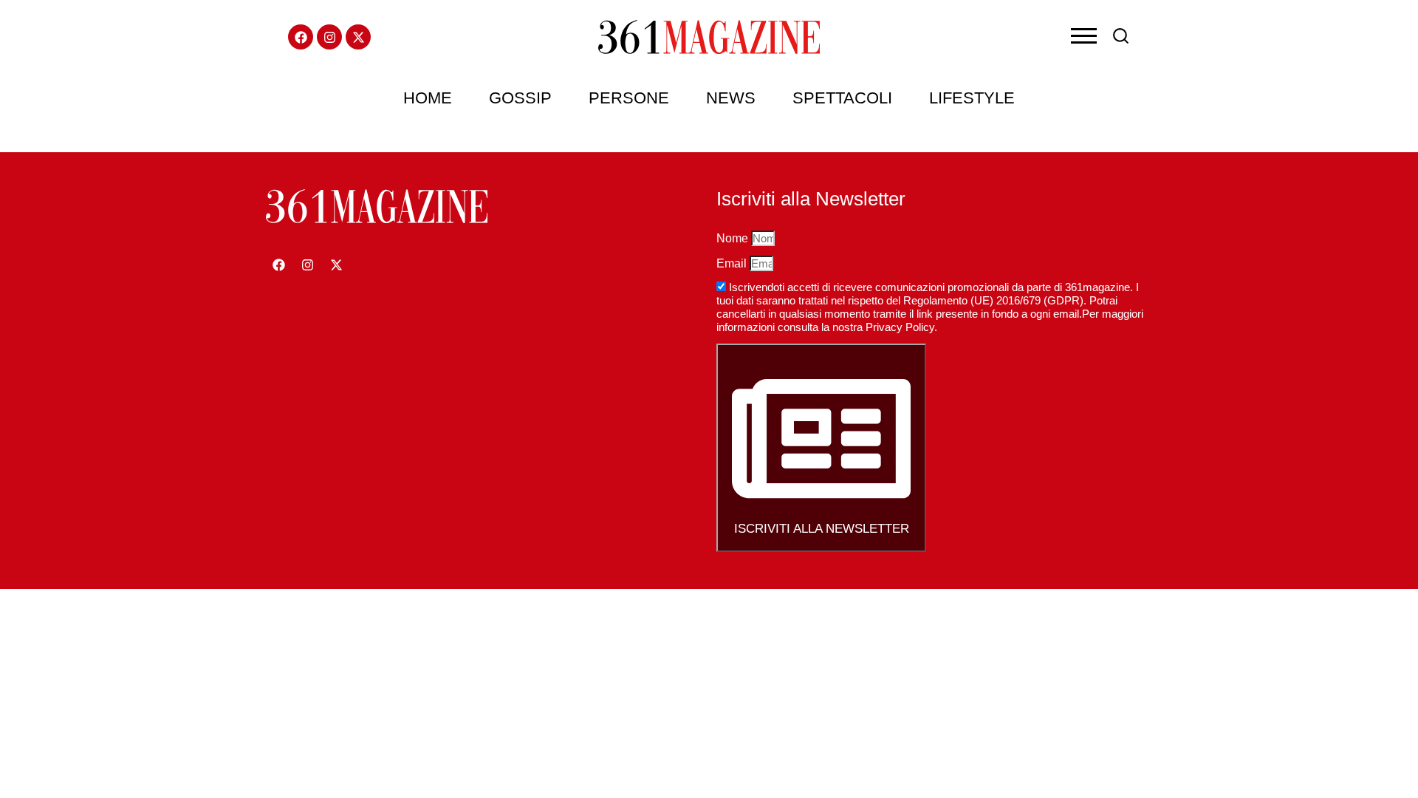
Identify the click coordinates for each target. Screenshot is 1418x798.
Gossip (520, 98)
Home (427, 98)
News (731, 98)
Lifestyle (972, 98)
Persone (629, 98)
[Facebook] (300, 37)
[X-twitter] (358, 37)
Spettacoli (842, 98)
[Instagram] (329, 37)
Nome (733, 238)
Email (733, 263)
